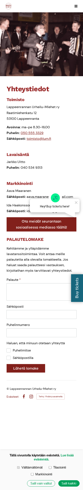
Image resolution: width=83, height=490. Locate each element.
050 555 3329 (32, 133)
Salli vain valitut (41, 483)
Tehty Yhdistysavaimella (50, 396)
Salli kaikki (69, 483)
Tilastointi (59, 467)
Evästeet (13, 396)
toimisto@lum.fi (39, 138)
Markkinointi (43, 474)
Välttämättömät (32, 467)
